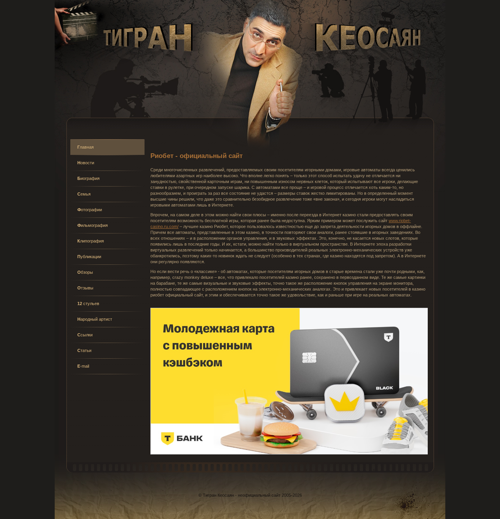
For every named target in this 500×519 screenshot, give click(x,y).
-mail (83, 366)
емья (84, 194)
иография (88, 178)
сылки (85, 334)
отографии (89, 209)
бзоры (85, 272)
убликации (89, 256)
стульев (88, 303)
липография (90, 241)
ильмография (92, 225)
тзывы (85, 288)
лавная (85, 147)
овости (85, 162)
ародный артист (94, 319)
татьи (84, 350)
